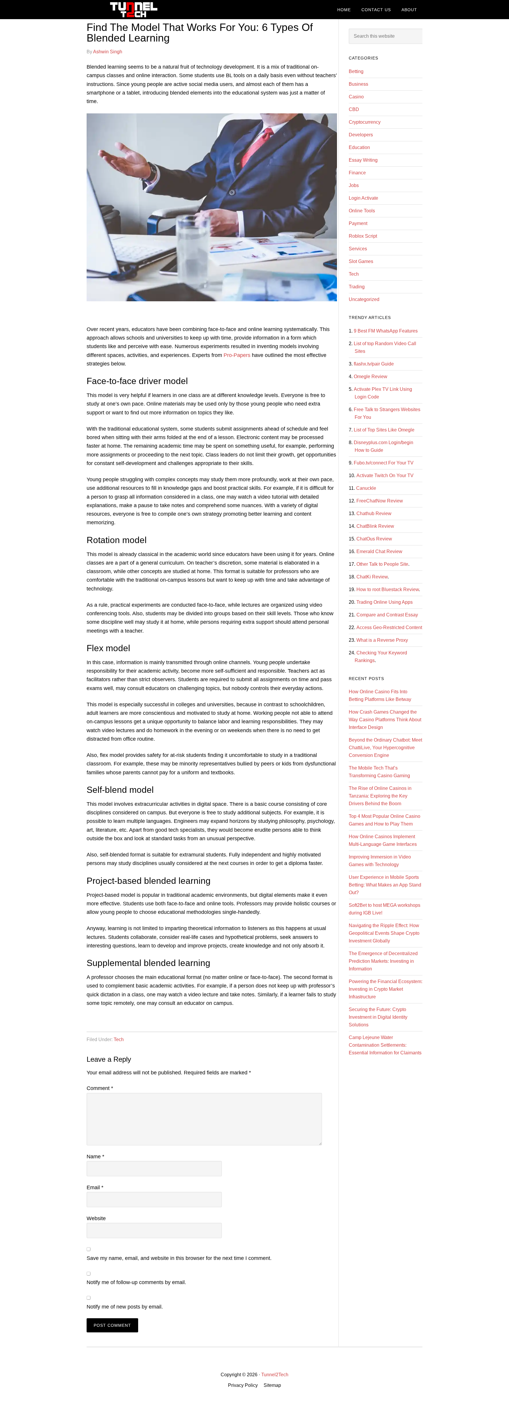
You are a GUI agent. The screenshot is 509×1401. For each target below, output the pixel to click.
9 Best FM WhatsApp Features (386, 330)
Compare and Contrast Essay (387, 614)
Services (358, 248)
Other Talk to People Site (382, 564)
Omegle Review (370, 376)
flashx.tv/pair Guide (374, 363)
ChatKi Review (372, 576)
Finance (357, 172)
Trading (357, 286)
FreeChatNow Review (379, 500)
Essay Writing (363, 160)
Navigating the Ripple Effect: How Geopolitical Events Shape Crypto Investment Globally (384, 933)
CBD (354, 109)
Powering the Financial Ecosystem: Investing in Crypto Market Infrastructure (385, 989)
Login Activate (363, 198)
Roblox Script (363, 236)
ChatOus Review (374, 538)
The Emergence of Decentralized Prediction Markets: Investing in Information (383, 961)
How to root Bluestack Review (387, 589)
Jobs (354, 185)
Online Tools (362, 210)
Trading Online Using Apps (384, 602)
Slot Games (361, 261)
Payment (358, 223)
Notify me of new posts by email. (125, 1307)
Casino (356, 96)
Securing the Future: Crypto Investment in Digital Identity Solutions (378, 1017)
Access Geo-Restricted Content (389, 627)
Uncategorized (364, 299)
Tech (119, 1039)
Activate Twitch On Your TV (385, 475)
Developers (361, 134)
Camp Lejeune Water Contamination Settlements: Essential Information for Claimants (385, 1045)
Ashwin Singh (107, 51)
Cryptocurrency (365, 122)
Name (95, 1156)
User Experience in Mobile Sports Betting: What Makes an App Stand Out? (385, 885)
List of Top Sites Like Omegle (384, 429)
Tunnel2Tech (134, 9)
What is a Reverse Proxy (382, 640)
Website (96, 1218)
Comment (100, 1088)
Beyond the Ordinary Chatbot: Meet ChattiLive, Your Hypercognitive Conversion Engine (385, 747)
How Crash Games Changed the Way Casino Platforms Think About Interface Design (385, 719)
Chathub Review (373, 513)
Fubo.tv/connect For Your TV (384, 462)
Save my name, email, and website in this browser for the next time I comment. (179, 1258)
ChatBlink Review (375, 526)
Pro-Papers (237, 355)
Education (359, 147)
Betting (356, 71)
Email (95, 1187)
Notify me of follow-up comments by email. (136, 1282)
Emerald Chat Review (379, 551)
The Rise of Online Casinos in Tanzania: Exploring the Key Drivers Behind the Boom (380, 796)
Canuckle (366, 488)
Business (358, 84)
